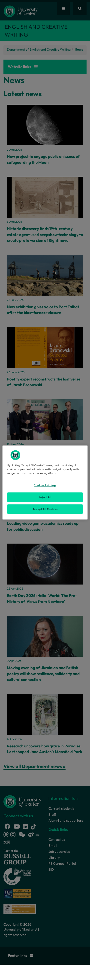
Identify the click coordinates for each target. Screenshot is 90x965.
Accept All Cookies (45, 508)
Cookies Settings (45, 485)
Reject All (45, 496)
